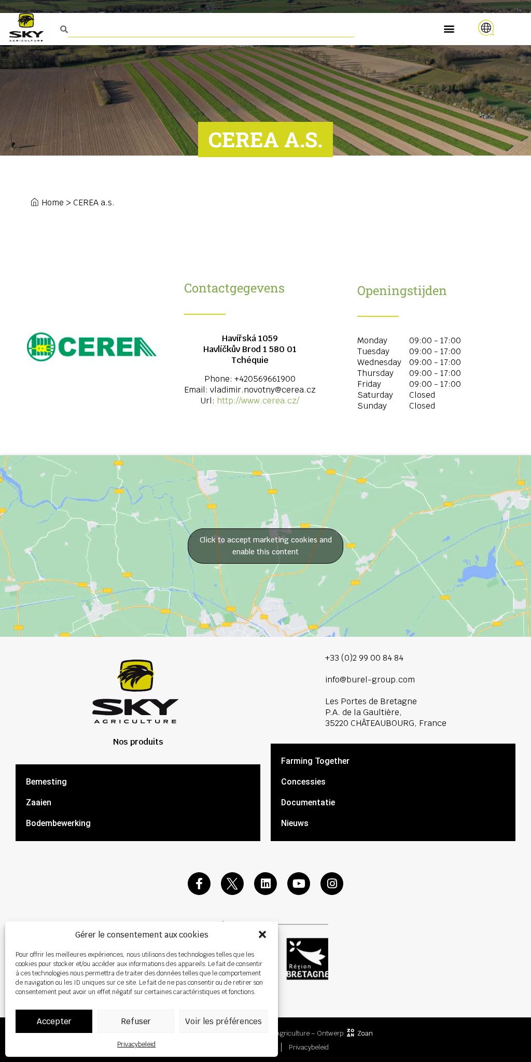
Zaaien (38, 802)
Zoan (365, 1033)
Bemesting (46, 782)
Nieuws (295, 823)
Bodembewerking (58, 823)
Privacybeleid (136, 1044)
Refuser (136, 1021)
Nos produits (138, 741)
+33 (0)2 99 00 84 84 (364, 657)
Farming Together (315, 761)
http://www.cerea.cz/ (258, 400)
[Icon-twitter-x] (232, 883)
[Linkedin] (265, 883)
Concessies (303, 782)
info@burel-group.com (370, 679)
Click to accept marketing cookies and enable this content (266, 545)
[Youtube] (298, 883)
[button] (262, 934)
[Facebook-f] (199, 883)
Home (52, 202)
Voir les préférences (223, 1021)
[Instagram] (331, 883)
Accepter (54, 1021)
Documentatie (308, 802)
